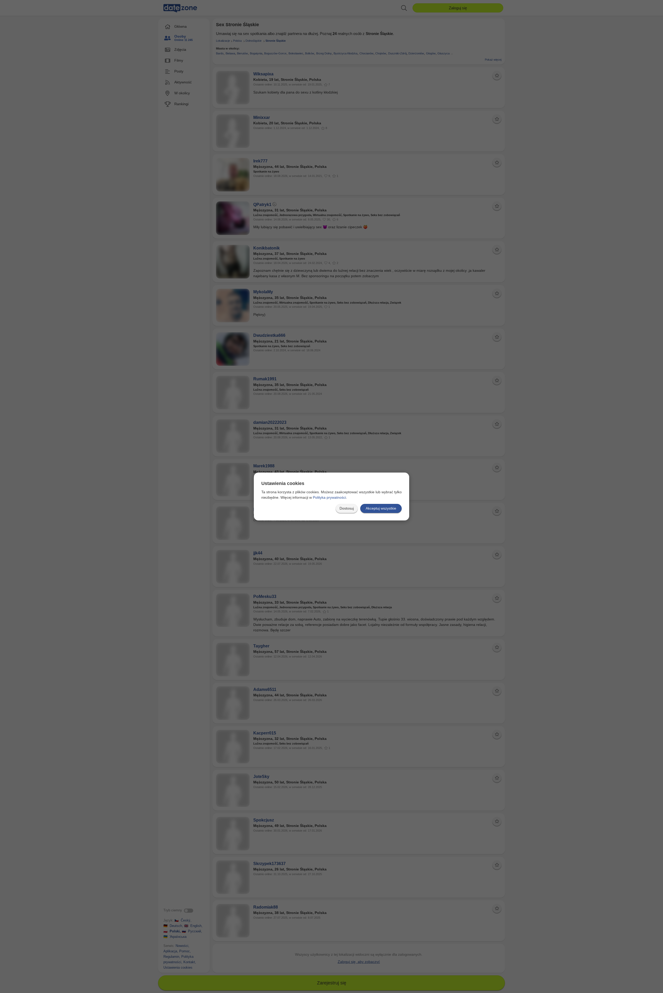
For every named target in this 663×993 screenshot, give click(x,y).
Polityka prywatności (329, 497)
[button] (347, 508)
